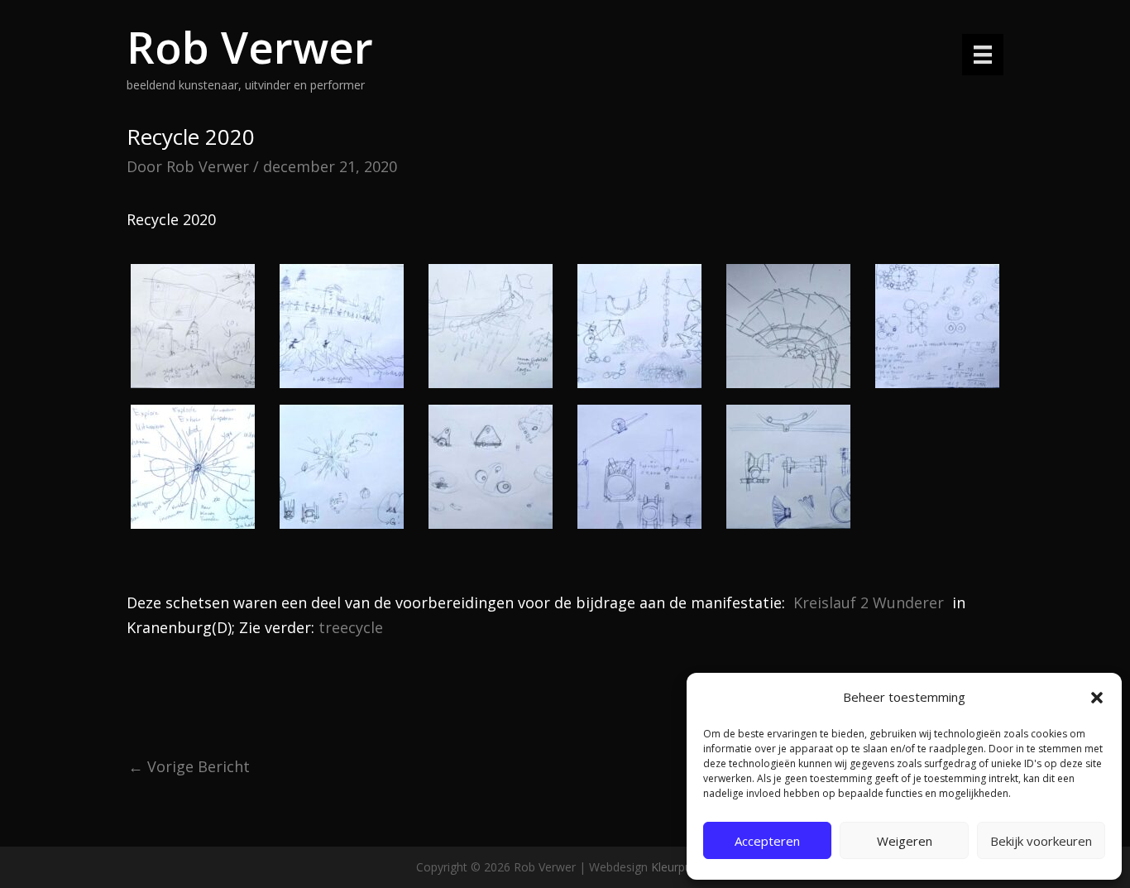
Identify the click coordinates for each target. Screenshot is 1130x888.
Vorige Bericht (189, 766)
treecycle (350, 627)
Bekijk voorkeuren (1041, 841)
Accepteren (767, 841)
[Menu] (982, 54)
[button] (1097, 697)
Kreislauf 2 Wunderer (868, 602)
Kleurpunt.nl (682, 867)
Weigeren (904, 841)
